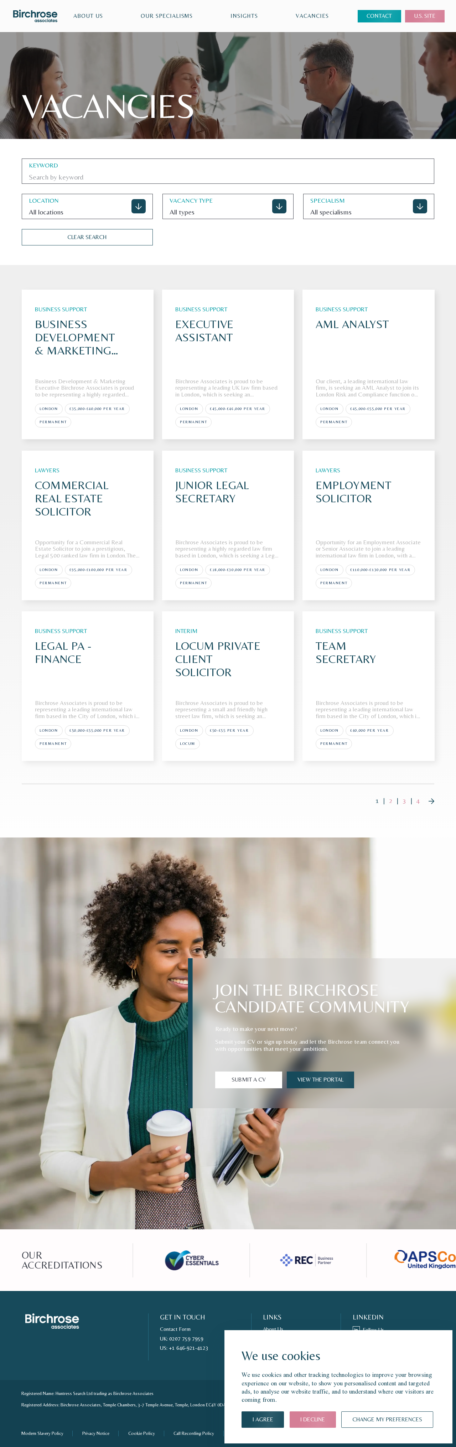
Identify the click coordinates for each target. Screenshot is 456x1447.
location (44, 200)
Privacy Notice (95, 1433)
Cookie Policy (141, 1433)
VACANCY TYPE (191, 200)
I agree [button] (263, 1419)
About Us (88, 15)
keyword (43, 165)
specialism (327, 200)
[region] (204, 16)
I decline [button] (312, 1419)
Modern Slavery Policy (42, 1433)
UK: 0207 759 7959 (181, 1339)
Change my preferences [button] (387, 1419)
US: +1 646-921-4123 (184, 1348)
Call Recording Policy (193, 1433)
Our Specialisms (167, 15)
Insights (244, 15)
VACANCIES (312, 15)
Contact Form (175, 1329)
